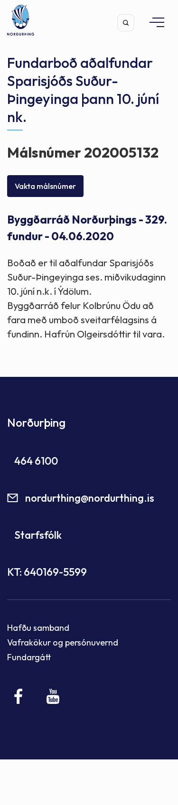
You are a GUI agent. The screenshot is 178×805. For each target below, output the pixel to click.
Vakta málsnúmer (45, 186)
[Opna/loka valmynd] (152, 22)
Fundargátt (29, 657)
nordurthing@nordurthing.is (89, 498)
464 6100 (36, 461)
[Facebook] (18, 696)
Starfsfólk (38, 535)
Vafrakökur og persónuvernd (62, 642)
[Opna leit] (125, 22)
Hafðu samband (38, 627)
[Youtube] (53, 696)
